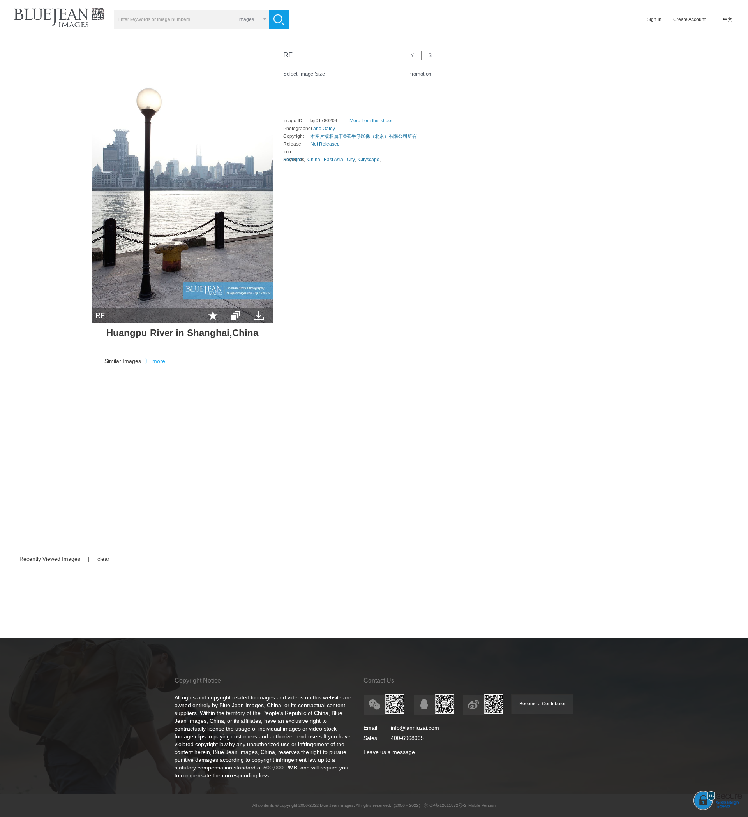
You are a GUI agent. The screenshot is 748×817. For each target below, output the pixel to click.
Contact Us (378, 680)
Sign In (654, 19)
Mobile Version (482, 805)
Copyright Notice (198, 680)
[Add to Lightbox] (213, 315)
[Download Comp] (259, 315)
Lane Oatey (322, 128)
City (351, 159)
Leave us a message (389, 752)
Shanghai (293, 159)
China (313, 159)
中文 (727, 19)
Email (370, 728)
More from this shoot (370, 120)
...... (390, 159)
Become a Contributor (542, 703)
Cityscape (368, 159)
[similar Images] (235, 315)
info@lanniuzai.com (415, 728)
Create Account (689, 19)
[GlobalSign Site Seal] (717, 808)
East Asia (333, 159)
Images (246, 19)
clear (103, 559)
